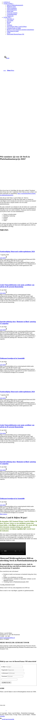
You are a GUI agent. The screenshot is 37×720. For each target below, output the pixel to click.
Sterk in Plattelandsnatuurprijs (15, 5)
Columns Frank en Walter (14, 28)
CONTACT (6, 2)
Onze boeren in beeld (12, 31)
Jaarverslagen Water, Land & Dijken (17, 26)
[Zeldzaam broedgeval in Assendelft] (11, 355)
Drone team (10, 11)
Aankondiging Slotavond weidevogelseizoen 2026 (17, 251)
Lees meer (3, 257)
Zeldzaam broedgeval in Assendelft (12, 358)
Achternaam (4, 673)
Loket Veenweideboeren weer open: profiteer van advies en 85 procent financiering (17, 286)
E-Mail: (4, 666)
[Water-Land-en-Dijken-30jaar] (13, 44)
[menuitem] (20, 2)
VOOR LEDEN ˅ (8, 3)
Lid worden (10, 20)
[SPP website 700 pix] (18, 187)
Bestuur (9, 22)
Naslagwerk (10, 16)
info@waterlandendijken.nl (7, 637)
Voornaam (4, 676)
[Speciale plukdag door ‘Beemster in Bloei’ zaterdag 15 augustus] (11, 318)
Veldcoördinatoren (12, 9)
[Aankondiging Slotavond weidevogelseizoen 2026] (11, 248)
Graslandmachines (12, 14)
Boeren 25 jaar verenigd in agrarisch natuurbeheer (20, 29)
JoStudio (2, 716)
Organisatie (4, 670)
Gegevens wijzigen (12, 13)
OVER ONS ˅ (7, 17)
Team (8, 23)
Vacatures (9, 25)
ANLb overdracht (12, 8)
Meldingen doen (11, 6)
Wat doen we (10, 19)
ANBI (8, 32)
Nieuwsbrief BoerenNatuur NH (15, 34)
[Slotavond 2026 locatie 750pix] (18, 616)
